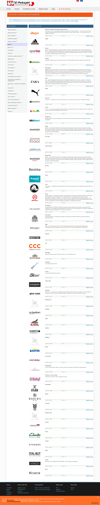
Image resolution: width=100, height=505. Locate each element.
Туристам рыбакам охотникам (15, 102)
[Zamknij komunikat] (97, 497)
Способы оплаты (21, 489)
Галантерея (11, 50)
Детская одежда (12, 35)
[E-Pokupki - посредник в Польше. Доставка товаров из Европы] (17, 3)
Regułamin (58, 489)
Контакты (9, 494)
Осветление (11, 90)
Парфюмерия (11, 59)
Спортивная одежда (13, 38)
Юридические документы (23, 492)
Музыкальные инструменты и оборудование (14, 80)
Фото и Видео (11, 67)
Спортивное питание (13, 105)
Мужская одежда (12, 32)
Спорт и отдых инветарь (14, 99)
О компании (9, 487)
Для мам (10, 53)
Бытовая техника (12, 61)
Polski (72, 489)
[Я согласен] (10, 500)
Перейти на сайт (89, 36)
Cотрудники (9, 492)
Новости (8, 489)
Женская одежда (12, 29)
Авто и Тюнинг (11, 96)
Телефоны (11, 73)
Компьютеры (11, 70)
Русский (72, 487)
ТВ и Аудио (11, 64)
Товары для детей (12, 41)
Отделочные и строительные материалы (17, 84)
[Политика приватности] (13, 501)
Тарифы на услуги (22, 487)
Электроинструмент (12, 93)
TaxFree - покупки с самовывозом (42, 487)
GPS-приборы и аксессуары (14, 76)
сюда (76, 21)
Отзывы (8, 491)
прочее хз (10, 111)
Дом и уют (11, 47)
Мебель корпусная (12, 108)
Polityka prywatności (60, 491)
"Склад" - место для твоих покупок (42, 489)
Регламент (20, 491)
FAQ (57, 487)
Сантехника (11, 87)
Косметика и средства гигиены (15, 56)
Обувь (10, 44)
